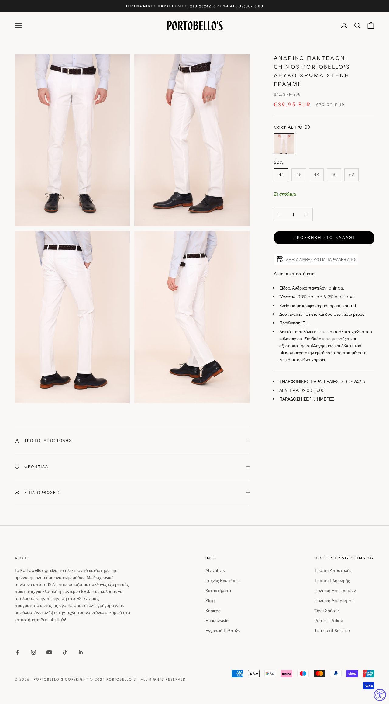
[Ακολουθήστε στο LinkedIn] (81, 652)
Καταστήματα (218, 591)
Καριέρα (213, 611)
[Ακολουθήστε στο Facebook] (18, 652)
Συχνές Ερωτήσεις (222, 580)
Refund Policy (329, 621)
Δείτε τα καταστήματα (294, 273)
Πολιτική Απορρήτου (334, 601)
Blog (210, 601)
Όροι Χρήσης (327, 611)
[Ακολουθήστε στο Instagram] (33, 652)
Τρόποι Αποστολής (333, 570)
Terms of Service (332, 631)
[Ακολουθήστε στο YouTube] (49, 652)
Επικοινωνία (217, 621)
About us (215, 570)
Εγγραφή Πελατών (222, 631)
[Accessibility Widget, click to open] (380, 695)
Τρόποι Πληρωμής (332, 580)
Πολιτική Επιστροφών (335, 591)
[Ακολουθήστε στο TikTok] (65, 652)
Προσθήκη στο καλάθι (324, 237)
